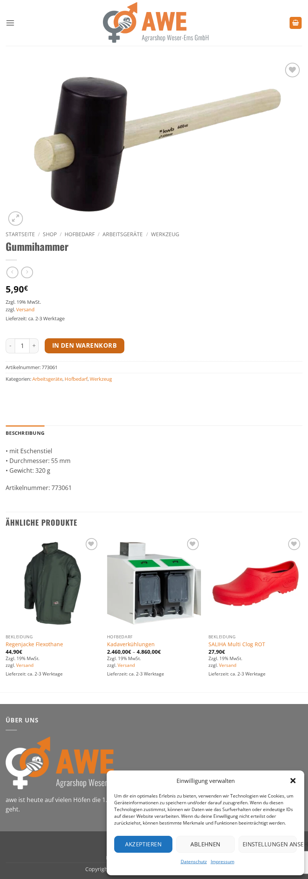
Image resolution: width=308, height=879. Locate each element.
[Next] (302, 613)
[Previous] (6, 613)
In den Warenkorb (84, 345)
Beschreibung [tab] (25, 433)
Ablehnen (205, 844)
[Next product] (12, 272)
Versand (25, 309)
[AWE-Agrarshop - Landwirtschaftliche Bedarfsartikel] (154, 23)
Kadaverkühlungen (131, 644)
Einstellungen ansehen (270, 844)
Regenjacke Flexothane (34, 644)
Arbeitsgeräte (123, 234)
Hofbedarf (80, 234)
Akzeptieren (143, 844)
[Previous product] (27, 272)
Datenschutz (194, 861)
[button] (293, 780)
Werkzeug (165, 234)
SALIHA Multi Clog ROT (236, 644)
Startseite (20, 234)
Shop (50, 234)
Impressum (222, 861)
